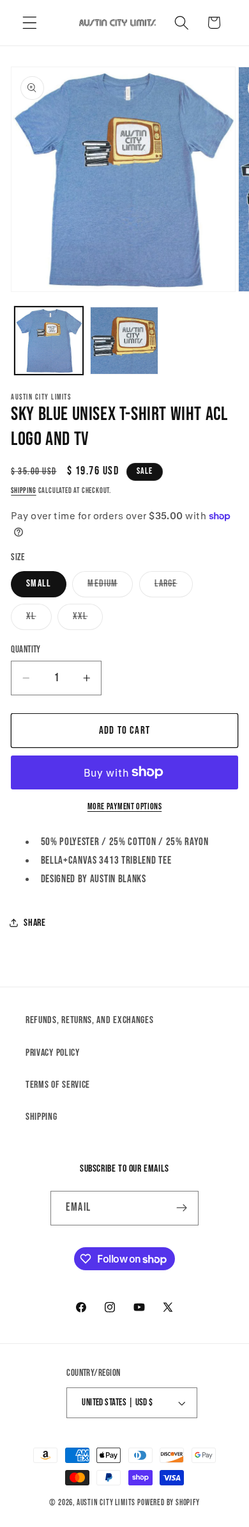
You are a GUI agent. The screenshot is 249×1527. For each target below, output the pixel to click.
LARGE (174, 587)
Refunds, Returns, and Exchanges (89, 1020)
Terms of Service (58, 1085)
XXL (88, 620)
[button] (29, 22)
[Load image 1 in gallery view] (49, 341)
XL (38, 620)
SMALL (38, 584)
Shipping (23, 491)
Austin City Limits (106, 1503)
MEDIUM (110, 587)
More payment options (124, 807)
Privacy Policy (53, 1053)
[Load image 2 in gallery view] (124, 341)
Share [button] (34, 923)
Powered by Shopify (168, 1503)
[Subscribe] (181, 1208)
